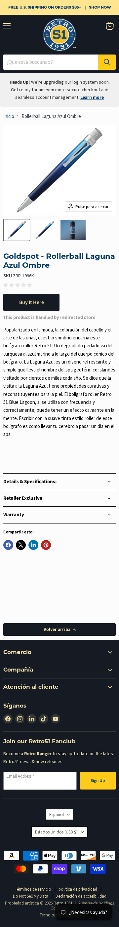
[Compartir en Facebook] (8, 545)
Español (56, 814)
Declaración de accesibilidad (81, 896)
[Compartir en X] (21, 545)
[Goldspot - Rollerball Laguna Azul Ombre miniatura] (17, 230)
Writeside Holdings (98, 903)
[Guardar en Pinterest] (46, 545)
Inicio (8, 116)
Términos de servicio (33, 889)
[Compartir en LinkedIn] (33, 545)
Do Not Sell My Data (30, 896)
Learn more (92, 97)
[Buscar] (107, 62)
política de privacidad (78, 889)
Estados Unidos (56, 832)
